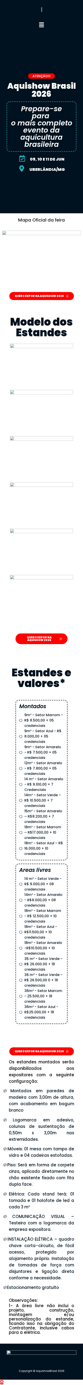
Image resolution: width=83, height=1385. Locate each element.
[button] (41, 25)
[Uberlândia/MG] (21, 168)
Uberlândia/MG (47, 169)
